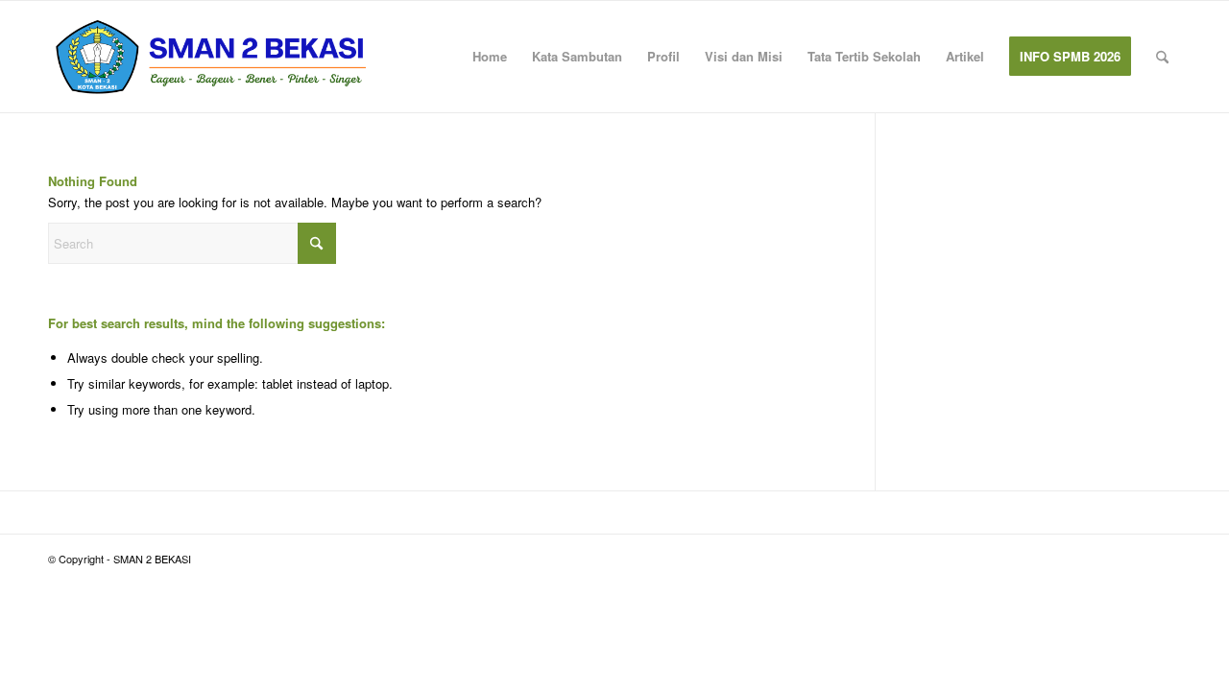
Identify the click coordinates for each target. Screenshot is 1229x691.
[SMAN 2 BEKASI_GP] (211, 56)
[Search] (1162, 56)
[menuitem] (489, 56)
